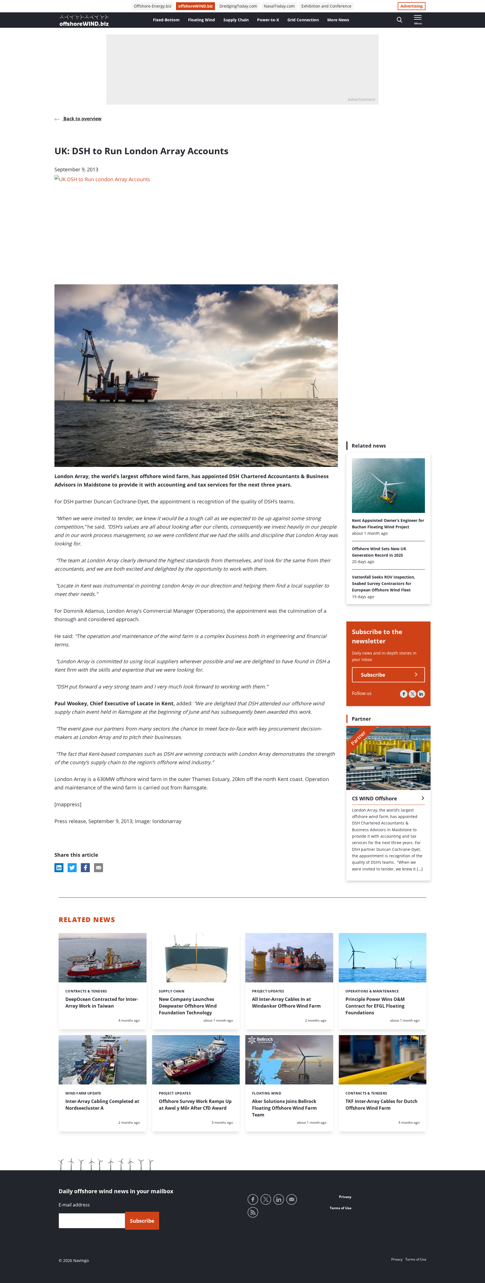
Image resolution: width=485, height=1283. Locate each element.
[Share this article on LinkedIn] (58, 867)
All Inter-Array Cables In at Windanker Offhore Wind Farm (286, 1002)
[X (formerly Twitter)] (412, 694)
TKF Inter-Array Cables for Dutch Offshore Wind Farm (382, 1104)
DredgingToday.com (238, 6)
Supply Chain (236, 19)
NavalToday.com (279, 6)
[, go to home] (84, 20)
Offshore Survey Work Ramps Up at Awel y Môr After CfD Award (195, 1104)
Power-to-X (268, 19)
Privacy (345, 1196)
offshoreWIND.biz (195, 6)
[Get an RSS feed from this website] (253, 1212)
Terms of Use (340, 1208)
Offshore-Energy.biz (152, 6)
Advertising (412, 6)
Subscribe (373, 674)
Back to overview (82, 119)
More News (338, 19)
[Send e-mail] (291, 1199)
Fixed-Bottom (166, 19)
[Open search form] (399, 20)
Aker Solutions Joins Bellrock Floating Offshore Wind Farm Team (284, 1108)
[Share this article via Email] (98, 867)
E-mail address (74, 1205)
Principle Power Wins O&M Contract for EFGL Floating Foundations (375, 1006)
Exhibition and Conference (326, 6)
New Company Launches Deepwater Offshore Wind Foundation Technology (188, 1006)
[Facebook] (404, 694)
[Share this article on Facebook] (85, 867)
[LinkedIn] (421, 694)
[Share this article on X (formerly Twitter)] (72, 867)
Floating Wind (201, 19)
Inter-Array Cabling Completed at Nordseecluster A (102, 1104)
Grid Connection (303, 19)
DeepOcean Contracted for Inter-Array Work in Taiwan (101, 1002)
